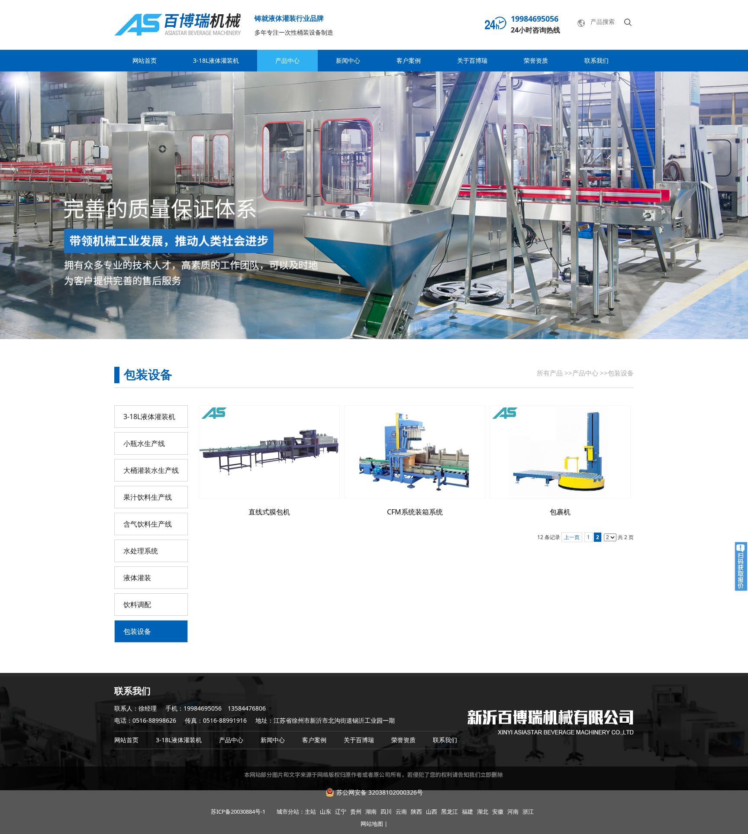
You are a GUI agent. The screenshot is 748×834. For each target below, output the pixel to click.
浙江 (528, 811)
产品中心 (585, 373)
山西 (431, 811)
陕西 (416, 811)
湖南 (371, 811)
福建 (467, 811)
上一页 (572, 537)
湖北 (482, 811)
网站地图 (372, 824)
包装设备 (621, 373)
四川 (386, 811)
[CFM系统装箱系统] (414, 452)
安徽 (497, 811)
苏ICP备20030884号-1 (238, 811)
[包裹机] (560, 452)
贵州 (355, 811)
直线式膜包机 (269, 512)
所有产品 (550, 373)
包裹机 (560, 512)
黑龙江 (449, 811)
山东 (325, 811)
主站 (310, 811)
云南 (401, 811)
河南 (513, 811)
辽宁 (340, 811)
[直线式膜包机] (269, 452)
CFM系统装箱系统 (415, 512)
